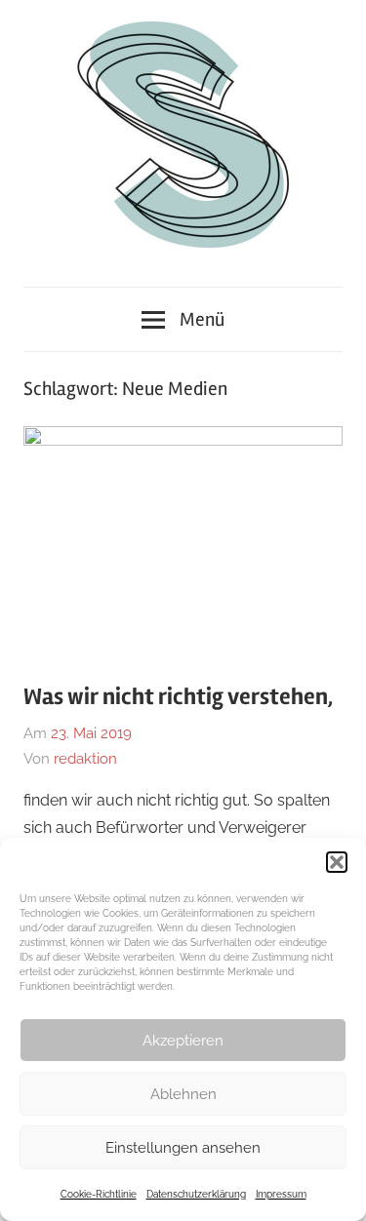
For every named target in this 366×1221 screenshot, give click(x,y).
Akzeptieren (183, 1040)
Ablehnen (183, 1094)
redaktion (85, 759)
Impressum (281, 1194)
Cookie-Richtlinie (99, 1194)
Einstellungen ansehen (183, 1148)
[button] (336, 862)
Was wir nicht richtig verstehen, (178, 697)
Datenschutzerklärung (196, 1194)
